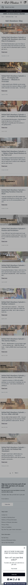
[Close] (24, 548)
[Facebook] (8, 579)
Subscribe (14, 574)
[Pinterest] (19, 579)
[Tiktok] (16, 579)
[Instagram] (14, 579)
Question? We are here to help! (15, 583)
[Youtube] (11, 579)
